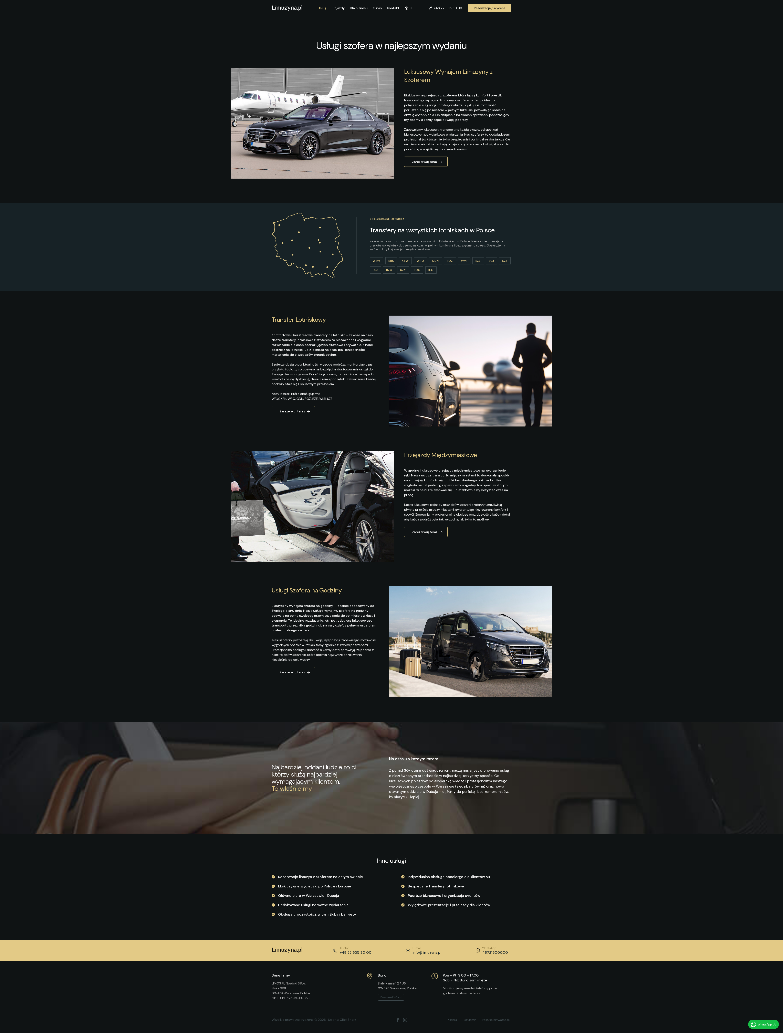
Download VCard (390, 997)
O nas (377, 8)
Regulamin (469, 1020)
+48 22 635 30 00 (448, 8)
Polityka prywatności (496, 1020)
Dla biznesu (359, 8)
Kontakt (393, 8)
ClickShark (348, 1020)
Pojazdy (339, 8)
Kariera (452, 1020)
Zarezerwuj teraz (425, 162)
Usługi (322, 8)
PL (411, 8)
